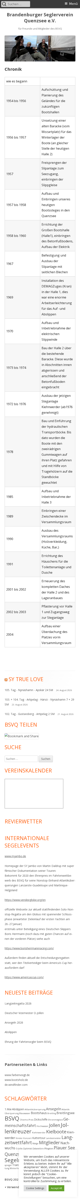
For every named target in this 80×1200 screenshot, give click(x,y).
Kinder (19, 1138)
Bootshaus (39, 1113)
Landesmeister (53, 1138)
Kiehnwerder (39, 1132)
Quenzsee (15, 1154)
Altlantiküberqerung (35, 1109)
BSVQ (12, 1118)
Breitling (51, 1113)
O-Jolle (19, 1148)
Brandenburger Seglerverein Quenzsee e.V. (40, 18)
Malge (35, 1143)
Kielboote (56, 1131)
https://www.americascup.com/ (24, 977)
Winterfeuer (16, 1168)
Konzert (27, 1138)
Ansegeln (53, 1109)
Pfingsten (48, 1148)
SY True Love (26, 679)
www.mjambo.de (15, 856)
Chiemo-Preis (26, 1119)
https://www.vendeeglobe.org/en (25, 900)
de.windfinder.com (16, 1085)
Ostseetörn (38, 1148)
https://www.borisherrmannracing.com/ (29, 948)
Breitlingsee (66, 1113)
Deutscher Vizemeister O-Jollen (24, 1013)
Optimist (27, 1148)
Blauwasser (24, 1113)
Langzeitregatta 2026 (18, 1003)
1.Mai (8, 1109)
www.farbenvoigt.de (17, 1075)
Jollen (54, 1125)
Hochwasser (43, 1126)
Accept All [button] (56, 1188)
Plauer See (64, 1147)
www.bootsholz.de (16, 1080)
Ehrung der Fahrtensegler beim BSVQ (28, 1042)
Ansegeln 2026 (14, 1022)
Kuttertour (38, 1138)
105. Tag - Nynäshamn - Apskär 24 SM (29, 690)
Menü (73, 4)
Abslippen (11, 1032)
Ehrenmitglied (55, 1119)
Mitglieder (49, 1143)
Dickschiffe (41, 1119)
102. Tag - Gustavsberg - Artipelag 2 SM (30, 714)
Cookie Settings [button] (35, 1188)
